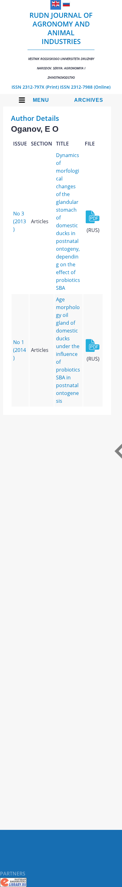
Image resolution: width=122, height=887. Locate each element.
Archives (88, 100)
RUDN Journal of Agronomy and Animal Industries (61, 45)
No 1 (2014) (19, 350)
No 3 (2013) (19, 221)
